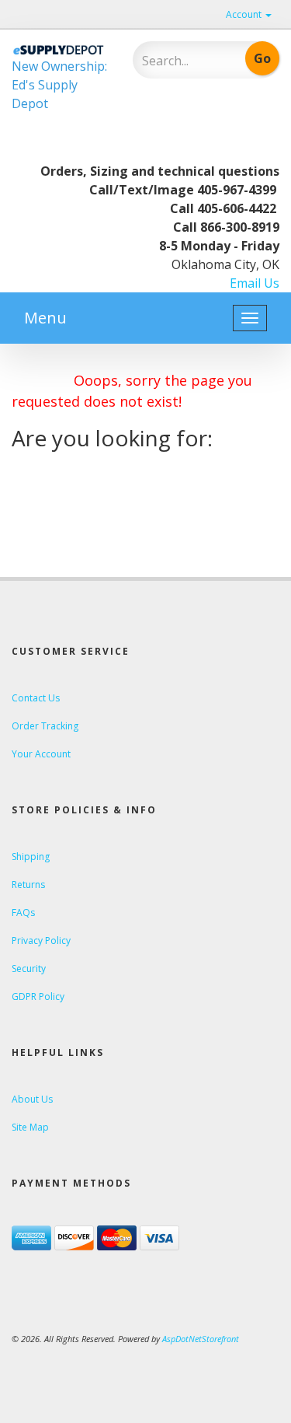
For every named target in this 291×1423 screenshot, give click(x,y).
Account (245, 14)
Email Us (254, 283)
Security (29, 968)
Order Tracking (45, 725)
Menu (45, 317)
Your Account (41, 753)
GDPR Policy (38, 996)
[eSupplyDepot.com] (60, 49)
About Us (32, 1099)
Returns (28, 884)
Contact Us (36, 698)
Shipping (31, 856)
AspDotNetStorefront (200, 1338)
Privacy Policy (41, 940)
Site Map (30, 1127)
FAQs (23, 912)
